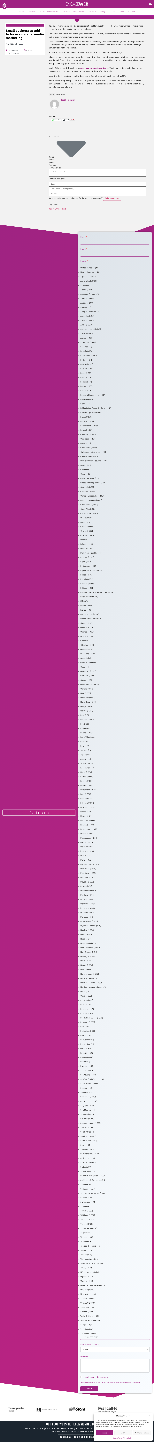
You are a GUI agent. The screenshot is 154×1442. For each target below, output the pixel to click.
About (112, 12)
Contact (131, 12)
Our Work (32, 12)
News (122, 12)
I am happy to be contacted (97, 1377)
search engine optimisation (93, 68)
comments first (55, 168)
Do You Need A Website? (49, 12)
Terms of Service (131, 1382)
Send (89, 1389)
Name (83, 237)
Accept (105, 1433)
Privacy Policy (127, 1438)
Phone (84, 261)
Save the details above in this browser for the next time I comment (75, 198)
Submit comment (112, 198)
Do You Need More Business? (74, 12)
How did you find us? (89, 1344)
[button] (149, 1416)
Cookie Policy (117, 1438)
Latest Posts (60, 95)
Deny (123, 1433)
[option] (114, 267)
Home (21, 12)
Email (83, 249)
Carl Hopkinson (68, 100)
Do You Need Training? (97, 12)
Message (85, 1356)
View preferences (142, 1433)
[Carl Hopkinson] (54, 108)
